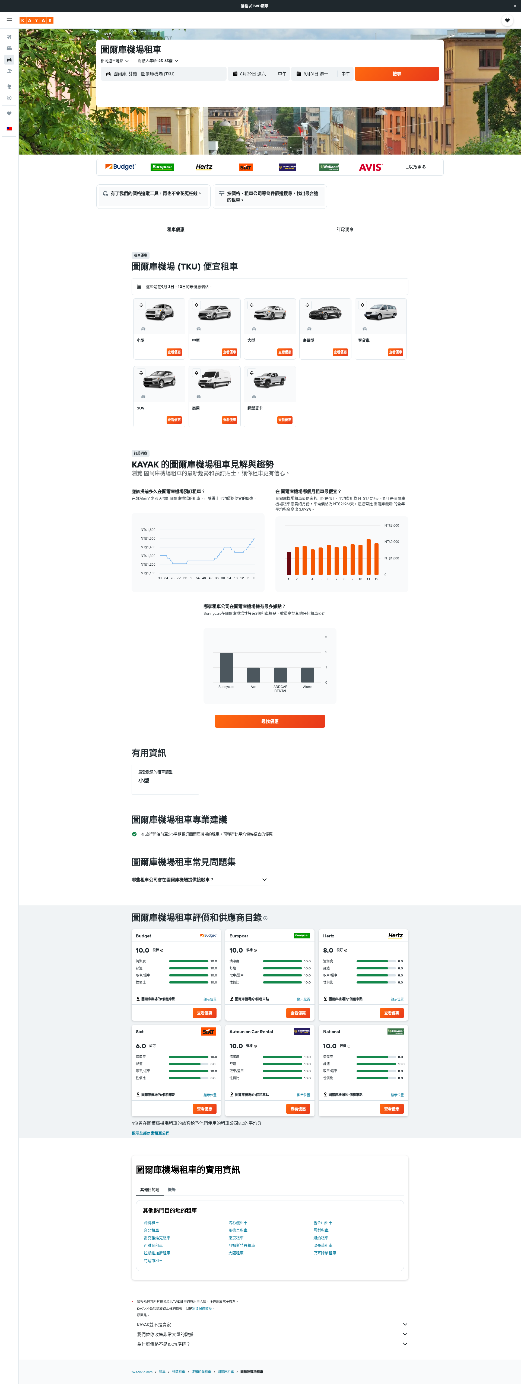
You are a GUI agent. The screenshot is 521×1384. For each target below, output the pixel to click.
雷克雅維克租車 (157, 1237)
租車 (162, 1372)
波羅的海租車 (201, 1372)
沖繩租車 (151, 1222)
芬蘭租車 (178, 1372)
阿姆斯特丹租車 (241, 1245)
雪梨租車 (321, 1230)
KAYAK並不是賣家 (154, 1324)
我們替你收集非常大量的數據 (165, 1334)
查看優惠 (174, 352)
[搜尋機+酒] (9, 71)
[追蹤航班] (9, 97)
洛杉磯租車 (237, 1222)
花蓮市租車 (153, 1260)
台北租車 (151, 1230)
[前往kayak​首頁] (36, 20)
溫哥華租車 (322, 1245)
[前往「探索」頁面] (9, 86)
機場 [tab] (172, 1189)
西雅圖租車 (153, 1245)
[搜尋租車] (9, 59)
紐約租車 (321, 1237)
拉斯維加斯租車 (157, 1253)
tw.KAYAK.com (142, 1372)
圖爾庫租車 (226, 1372)
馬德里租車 (237, 1230)
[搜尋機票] (9, 36)
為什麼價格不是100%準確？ (163, 1344)
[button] (515, 6)
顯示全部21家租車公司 (151, 1133)
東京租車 (236, 1237)
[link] (270, 721)
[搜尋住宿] (9, 48)
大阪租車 (236, 1253)
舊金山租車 (322, 1222)
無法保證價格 (202, 1308)
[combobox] (115, 60)
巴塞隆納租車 (324, 1253)
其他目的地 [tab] (149, 1189)
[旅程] (9, 113)
